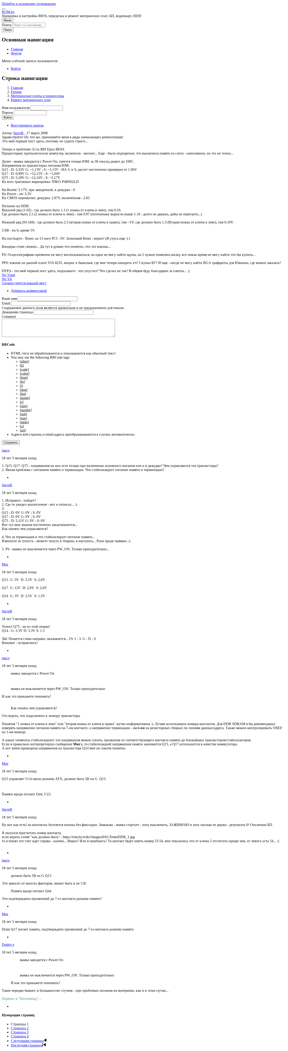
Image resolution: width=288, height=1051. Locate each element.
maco (5, 450)
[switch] (3, 9)
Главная (17, 88)
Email (6, 303)
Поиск (7, 25)
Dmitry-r (8, 944)
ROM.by (8, 12)
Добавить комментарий (29, 291)
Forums (16, 92)
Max (5, 564)
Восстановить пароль (27, 125)
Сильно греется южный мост (24, 283)
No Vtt (7, 279)
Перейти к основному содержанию (29, 4)
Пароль (7, 112)
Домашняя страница (17, 312)
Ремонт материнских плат (31, 100)
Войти (16, 69)
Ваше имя (9, 298)
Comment (9, 316)
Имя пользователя (15, 108)
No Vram (8, 275)
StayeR (18, 133)
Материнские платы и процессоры (37, 96)
